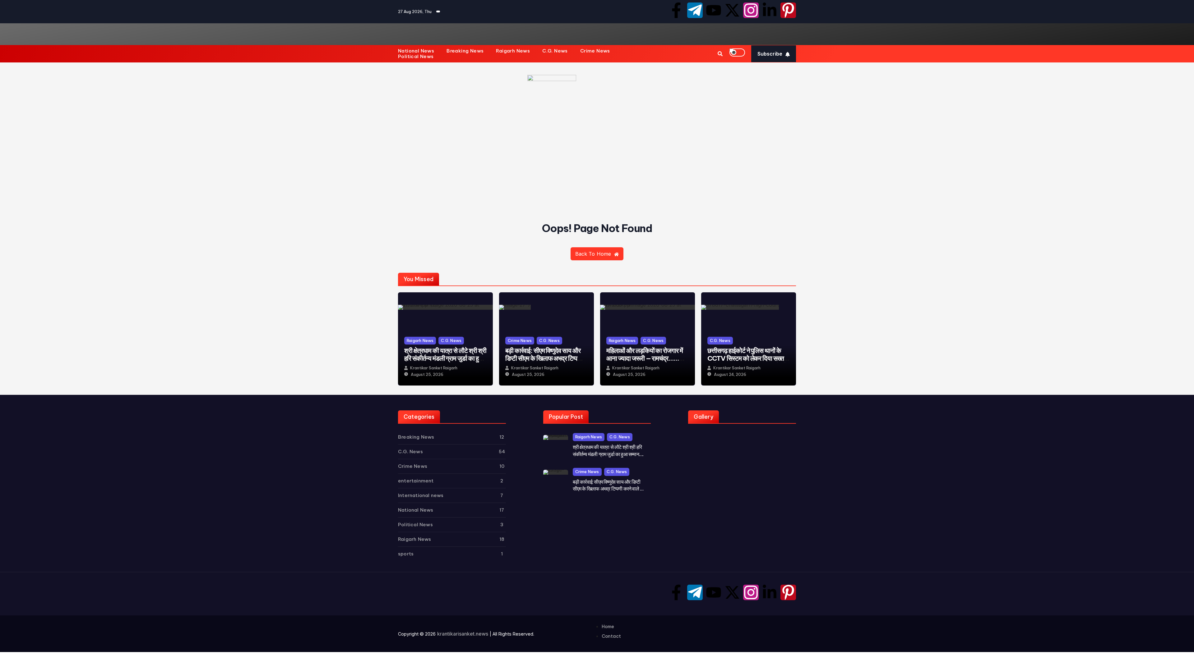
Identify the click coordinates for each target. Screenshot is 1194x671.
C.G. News (555, 51)
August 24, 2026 (730, 374)
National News (416, 51)
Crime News (595, 51)
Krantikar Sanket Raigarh (433, 368)
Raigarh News (513, 51)
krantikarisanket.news (462, 634)
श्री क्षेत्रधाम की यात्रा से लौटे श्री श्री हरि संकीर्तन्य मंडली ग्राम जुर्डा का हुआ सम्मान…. (445, 358)
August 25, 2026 (427, 374)
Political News (416, 56)
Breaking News (465, 51)
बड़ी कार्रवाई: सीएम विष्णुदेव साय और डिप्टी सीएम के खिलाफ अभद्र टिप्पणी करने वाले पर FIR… (543, 358)
